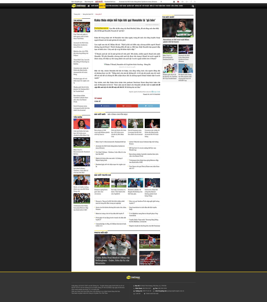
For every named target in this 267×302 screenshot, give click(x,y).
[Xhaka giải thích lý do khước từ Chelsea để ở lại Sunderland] (170, 68)
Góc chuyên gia (76, 2)
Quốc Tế (102, 6)
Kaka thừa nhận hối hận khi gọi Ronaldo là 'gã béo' (125, 20)
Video (168, 6)
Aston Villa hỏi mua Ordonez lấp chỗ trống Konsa (143, 143)
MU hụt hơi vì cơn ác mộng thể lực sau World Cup (142, 149)
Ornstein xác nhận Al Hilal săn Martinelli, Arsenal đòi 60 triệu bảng (152, 133)
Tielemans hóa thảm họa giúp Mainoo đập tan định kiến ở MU (143, 161)
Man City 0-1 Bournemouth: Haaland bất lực (111, 142)
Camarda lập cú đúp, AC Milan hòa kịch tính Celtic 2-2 (111, 225)
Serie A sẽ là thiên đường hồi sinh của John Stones (111, 208)
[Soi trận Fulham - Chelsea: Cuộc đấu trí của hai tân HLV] (81, 161)
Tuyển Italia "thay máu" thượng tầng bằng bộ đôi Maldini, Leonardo (143, 221)
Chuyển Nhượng (112, 6)
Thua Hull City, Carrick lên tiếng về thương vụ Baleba (81, 62)
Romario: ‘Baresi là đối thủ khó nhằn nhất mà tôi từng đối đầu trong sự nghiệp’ (110, 202)
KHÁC (181, 6)
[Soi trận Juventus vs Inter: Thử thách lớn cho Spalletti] (118, 183)
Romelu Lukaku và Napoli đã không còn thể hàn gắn (135, 192)
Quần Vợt (130, 6)
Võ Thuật (145, 6)
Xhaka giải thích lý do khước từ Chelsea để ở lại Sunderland (81, 89)
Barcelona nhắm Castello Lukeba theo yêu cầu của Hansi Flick (143, 155)
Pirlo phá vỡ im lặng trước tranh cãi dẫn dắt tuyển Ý (111, 219)
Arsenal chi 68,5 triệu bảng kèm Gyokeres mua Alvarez (131, 2)
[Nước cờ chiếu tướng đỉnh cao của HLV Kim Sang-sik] (81, 180)
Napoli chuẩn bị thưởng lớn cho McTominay (144, 226)
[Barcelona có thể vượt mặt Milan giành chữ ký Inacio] (102, 123)
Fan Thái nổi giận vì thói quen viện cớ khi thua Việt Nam (81, 36)
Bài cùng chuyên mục (118, 114)
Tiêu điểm (78, 117)
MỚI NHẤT (94, 6)
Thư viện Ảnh (160, 6)
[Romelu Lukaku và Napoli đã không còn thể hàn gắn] (135, 183)
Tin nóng (78, 20)
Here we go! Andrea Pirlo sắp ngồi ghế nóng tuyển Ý (144, 202)
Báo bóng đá (89, 2)
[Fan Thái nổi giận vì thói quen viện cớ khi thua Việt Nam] (81, 27)
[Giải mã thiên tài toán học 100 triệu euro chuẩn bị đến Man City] (118, 123)
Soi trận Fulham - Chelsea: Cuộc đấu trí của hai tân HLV (111, 153)
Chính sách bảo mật (152, 293)
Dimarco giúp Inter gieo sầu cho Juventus (101, 192)
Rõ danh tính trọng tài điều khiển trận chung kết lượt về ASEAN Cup (185, 77)
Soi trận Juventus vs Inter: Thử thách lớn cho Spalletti (118, 192)
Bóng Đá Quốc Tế (88, 14)
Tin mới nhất (168, 17)
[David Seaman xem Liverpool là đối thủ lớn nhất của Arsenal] (135, 123)
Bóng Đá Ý (99, 14)
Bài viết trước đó (102, 175)
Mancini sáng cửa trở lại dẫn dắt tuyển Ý (110, 213)
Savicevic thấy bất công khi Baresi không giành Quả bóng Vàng (151, 193)
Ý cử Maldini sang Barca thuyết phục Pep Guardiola (143, 214)
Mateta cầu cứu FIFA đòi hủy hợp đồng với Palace (81, 53)
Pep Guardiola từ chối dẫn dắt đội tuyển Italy (143, 208)
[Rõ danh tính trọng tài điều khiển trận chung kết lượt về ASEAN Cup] (185, 68)
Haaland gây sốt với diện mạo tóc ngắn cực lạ (111, 165)
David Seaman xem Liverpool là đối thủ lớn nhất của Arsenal (135, 132)
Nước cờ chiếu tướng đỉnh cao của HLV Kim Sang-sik (81, 189)
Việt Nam (122, 6)
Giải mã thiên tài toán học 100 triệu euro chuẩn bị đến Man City (118, 133)
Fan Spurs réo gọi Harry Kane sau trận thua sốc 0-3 (144, 167)
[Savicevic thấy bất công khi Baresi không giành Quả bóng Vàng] (152, 183)
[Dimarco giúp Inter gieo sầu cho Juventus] (102, 183)
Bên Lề (152, 6)
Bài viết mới (100, 114)
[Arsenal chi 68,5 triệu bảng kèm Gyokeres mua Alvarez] (185, 49)
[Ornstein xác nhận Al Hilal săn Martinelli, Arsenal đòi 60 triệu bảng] (152, 123)
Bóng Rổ (138, 6)
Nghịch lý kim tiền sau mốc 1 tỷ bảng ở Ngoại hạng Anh (109, 159)
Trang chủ (77, 14)
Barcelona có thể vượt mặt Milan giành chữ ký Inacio (102, 132)
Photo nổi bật (101, 232)
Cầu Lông (174, 6)
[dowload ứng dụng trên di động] (178, 2)
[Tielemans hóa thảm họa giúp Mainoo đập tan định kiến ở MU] (81, 198)
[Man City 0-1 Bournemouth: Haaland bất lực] (81, 142)
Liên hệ (138, 293)
